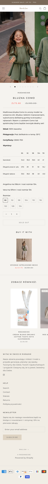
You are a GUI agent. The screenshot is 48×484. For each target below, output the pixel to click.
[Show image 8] (33, 86)
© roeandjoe (24, 455)
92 (12, 200)
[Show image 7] (30, 86)
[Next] (37, 86)
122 (5, 206)
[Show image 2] (17, 86)
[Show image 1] (15, 86)
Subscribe (12, 437)
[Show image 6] (27, 86)
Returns (6, 400)
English (23, 449)
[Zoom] (43, 17)
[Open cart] (45, 8)
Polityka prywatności (12, 404)
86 (5, 200)
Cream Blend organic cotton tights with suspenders (24, 337)
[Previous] (10, 86)
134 (20, 206)
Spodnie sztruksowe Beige (24, 265)
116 (40, 200)
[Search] (40, 8)
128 (13, 206)
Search (6, 388)
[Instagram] (4, 374)
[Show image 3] (20, 86)
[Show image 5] (25, 86)
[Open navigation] (3, 8)
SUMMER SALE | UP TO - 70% (24, 2)
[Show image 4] (22, 86)
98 (19, 200)
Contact (6, 392)
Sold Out (24, 222)
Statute (6, 396)
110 (33, 200)
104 (26, 200)
